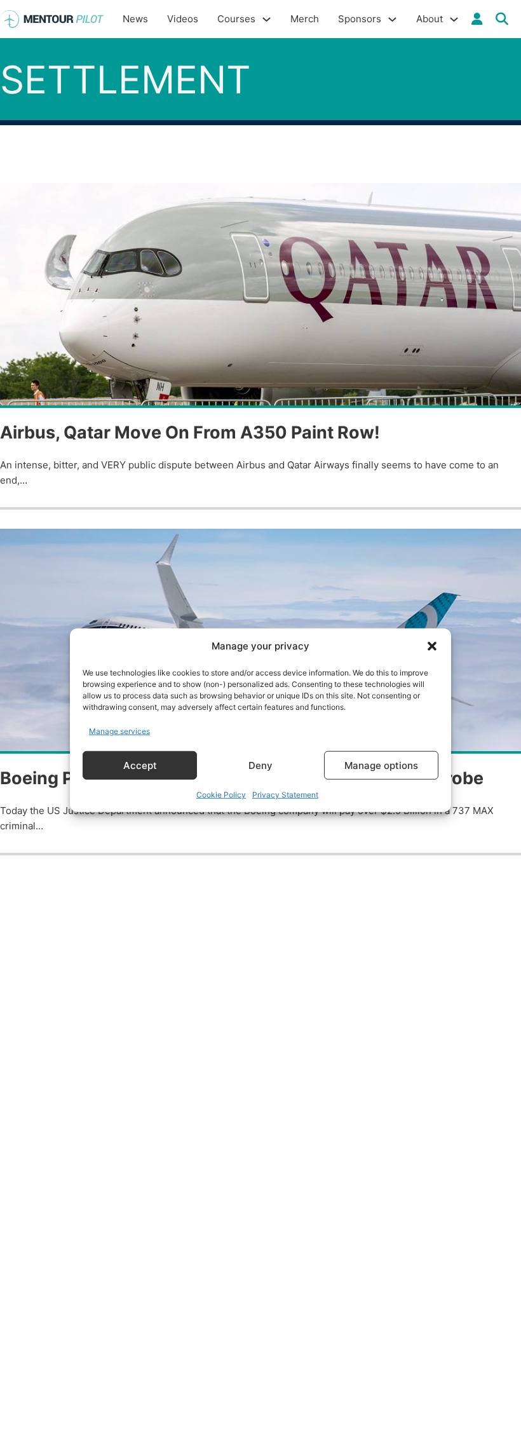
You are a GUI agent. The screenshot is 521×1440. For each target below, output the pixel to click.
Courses (236, 19)
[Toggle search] (502, 19)
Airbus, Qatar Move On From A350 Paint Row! (190, 432)
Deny (260, 765)
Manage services (119, 730)
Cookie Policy (221, 794)
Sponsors (359, 19)
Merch (304, 19)
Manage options (381, 765)
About (429, 19)
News (135, 19)
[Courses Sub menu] (266, 19)
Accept (140, 765)
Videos (182, 19)
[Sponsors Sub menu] (392, 19)
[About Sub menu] (454, 19)
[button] (432, 646)
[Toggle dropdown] (477, 19)
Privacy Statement (285, 794)
